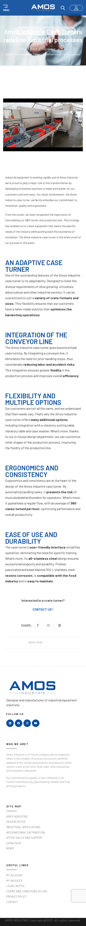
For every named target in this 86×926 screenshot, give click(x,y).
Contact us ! (43, 609)
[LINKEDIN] (10, 723)
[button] (5, 7)
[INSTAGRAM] (27, 723)
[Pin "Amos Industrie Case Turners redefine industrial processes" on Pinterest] (59, 625)
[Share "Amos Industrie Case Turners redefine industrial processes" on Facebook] (38, 625)
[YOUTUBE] (35, 723)
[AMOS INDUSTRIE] (43, 8)
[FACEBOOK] (18, 723)
